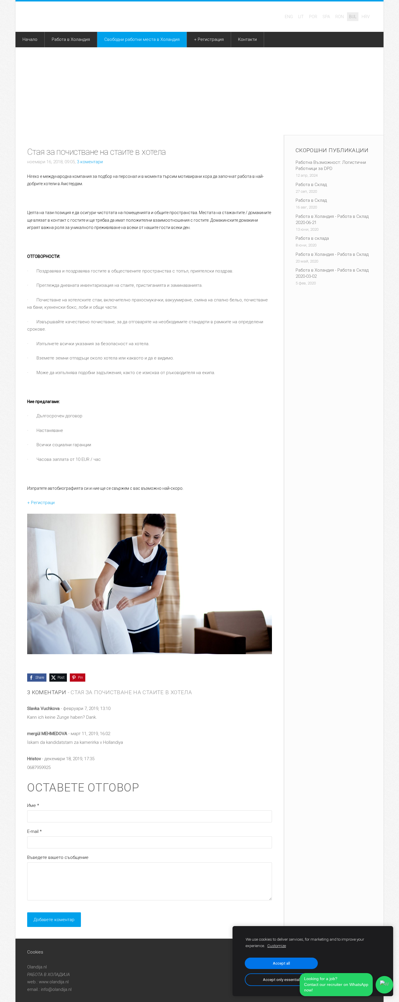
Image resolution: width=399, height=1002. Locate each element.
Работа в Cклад (311, 184)
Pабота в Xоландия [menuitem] (71, 39)
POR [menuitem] (313, 16)
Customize (276, 945)
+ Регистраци (41, 502)
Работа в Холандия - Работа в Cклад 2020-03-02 (332, 273)
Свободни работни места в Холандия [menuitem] (142, 39)
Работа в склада (312, 238)
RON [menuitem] (339, 16)
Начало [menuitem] (29, 39)
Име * (33, 805)
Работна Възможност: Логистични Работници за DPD (331, 165)
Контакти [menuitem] (247, 39)
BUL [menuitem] (352, 16)
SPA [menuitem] (326, 16)
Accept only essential (281, 979)
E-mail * (34, 831)
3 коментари (90, 161)
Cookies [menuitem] (35, 952)
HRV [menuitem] (366, 16)
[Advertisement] (199, 91)
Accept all (281, 963)
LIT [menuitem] (301, 16)
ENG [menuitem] (289, 16)
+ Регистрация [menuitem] (209, 39)
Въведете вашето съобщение (58, 857)
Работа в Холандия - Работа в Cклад (332, 254)
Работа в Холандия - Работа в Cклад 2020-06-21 (332, 219)
